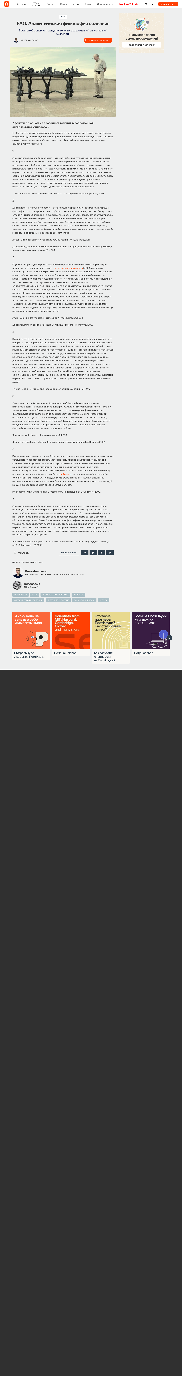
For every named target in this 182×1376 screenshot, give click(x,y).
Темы (88, 4)
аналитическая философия (28, 600)
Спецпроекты (105, 4)
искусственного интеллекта (68, 267)
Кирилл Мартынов (29, 40)
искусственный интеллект (55, 595)
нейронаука (66, 474)
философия (32, 584)
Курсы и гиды (36, 4)
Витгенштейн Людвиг (58, 600)
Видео (50, 4)
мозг (34, 595)
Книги (63, 4)
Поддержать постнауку (142, 45)
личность (78, 595)
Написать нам (68, 553)
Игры (76, 4)
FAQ (63, 17)
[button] (169, 637)
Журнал (21, 4)
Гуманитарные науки (84, 600)
